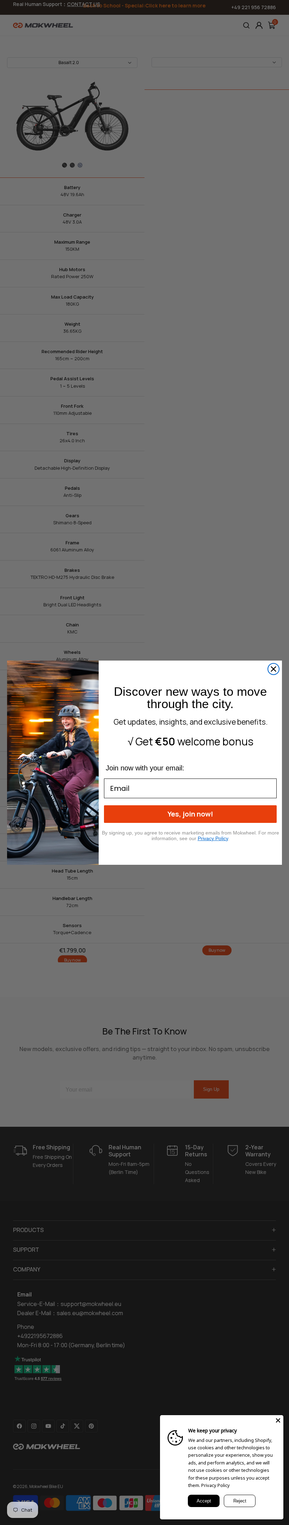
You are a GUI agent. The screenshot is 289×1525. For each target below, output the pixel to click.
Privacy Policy (215, 1485)
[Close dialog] (273, 669)
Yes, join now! (190, 814)
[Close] (278, 1420)
